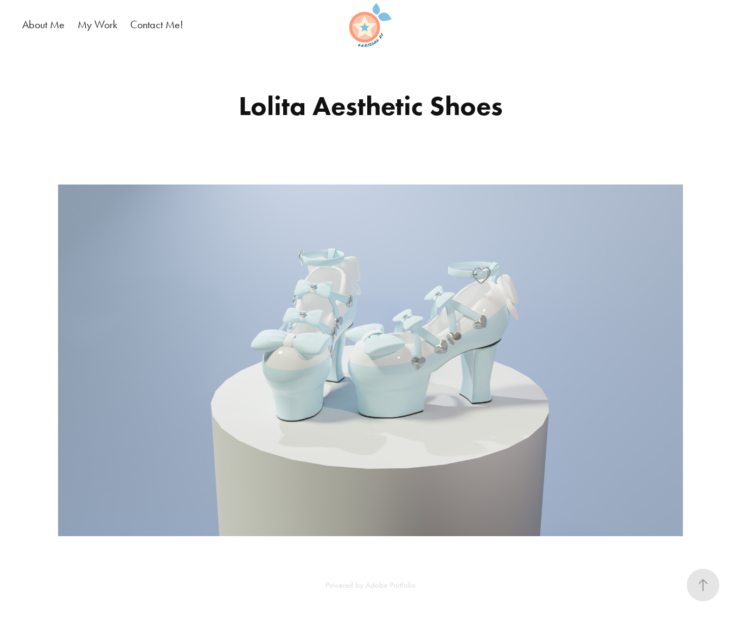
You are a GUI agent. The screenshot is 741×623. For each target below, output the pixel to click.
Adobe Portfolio (391, 585)
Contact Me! (156, 24)
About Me (43, 24)
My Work (97, 24)
